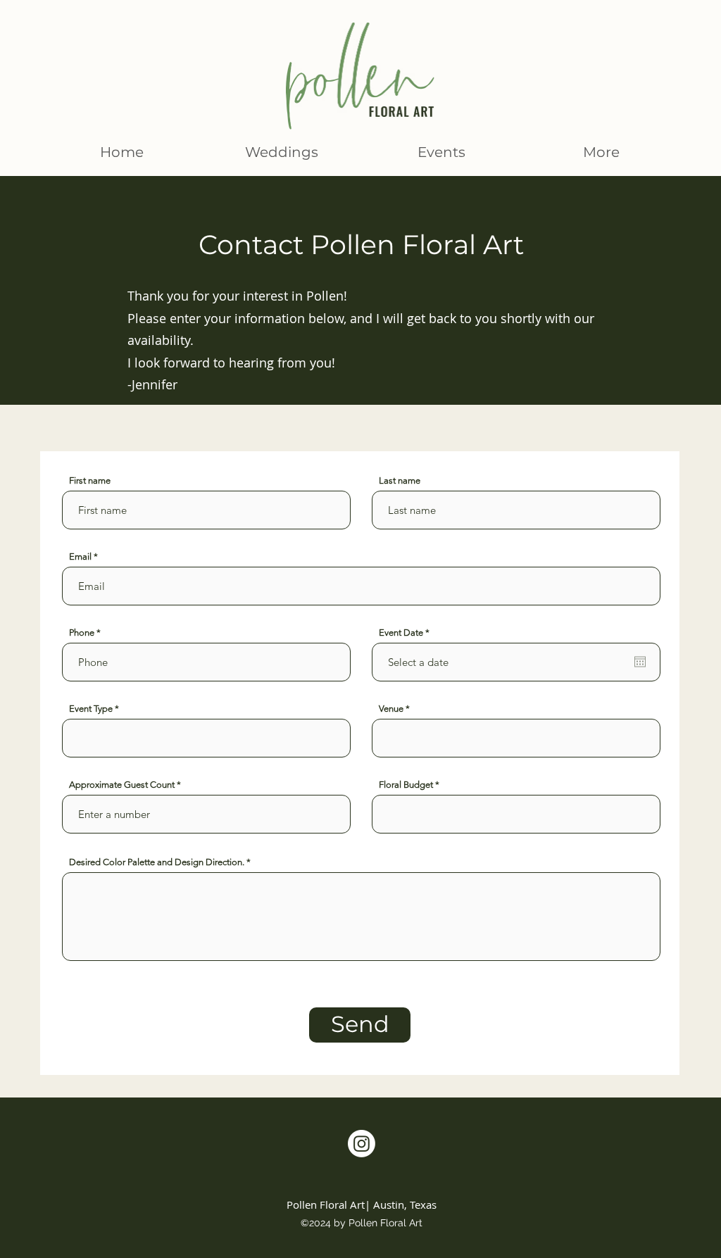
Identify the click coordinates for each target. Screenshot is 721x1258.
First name (90, 480)
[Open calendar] (640, 661)
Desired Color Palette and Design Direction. (157, 862)
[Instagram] (361, 1143)
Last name (399, 480)
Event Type (91, 708)
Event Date (406, 632)
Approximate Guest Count (122, 784)
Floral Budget (406, 784)
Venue (391, 708)
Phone (81, 632)
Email (80, 556)
